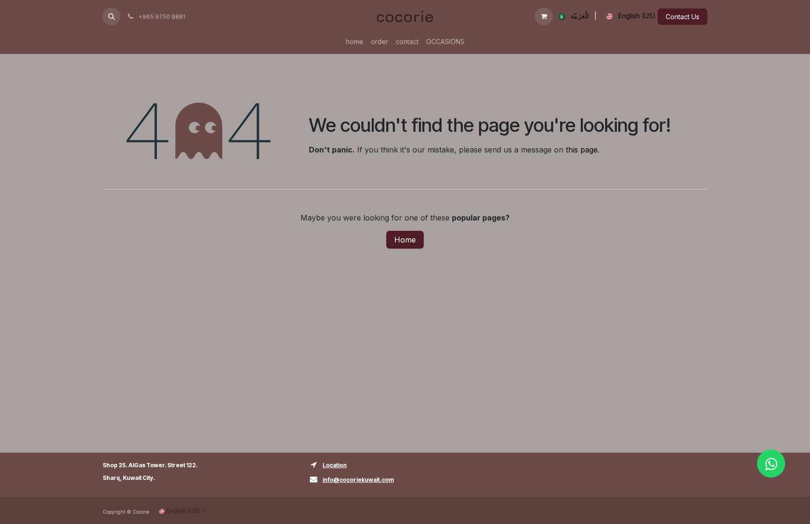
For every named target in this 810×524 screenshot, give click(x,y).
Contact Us (682, 17)
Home (405, 239)
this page (582, 149)
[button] (111, 16)
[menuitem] (572, 16)
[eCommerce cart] (544, 16)
